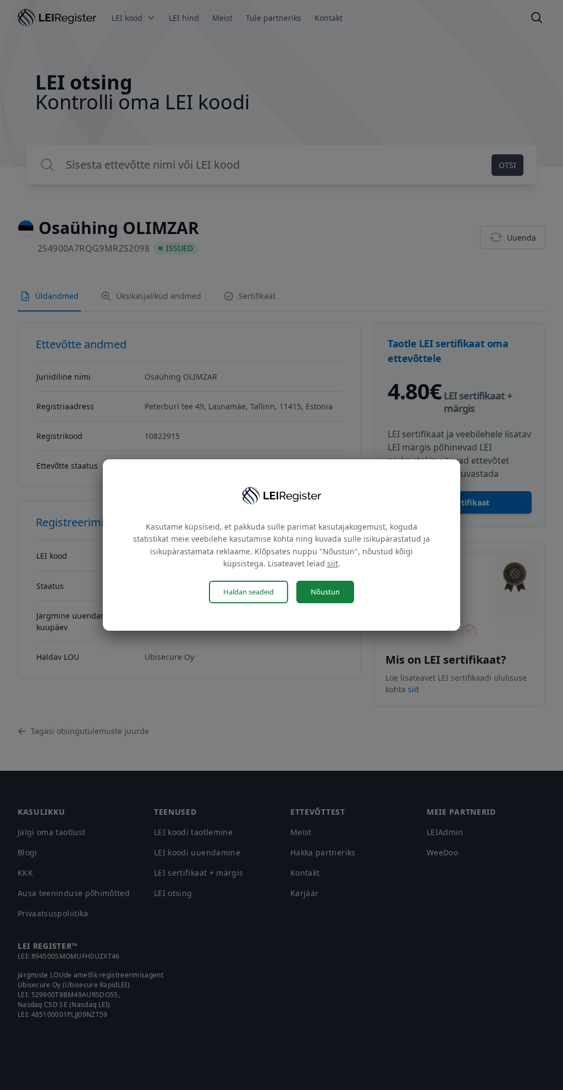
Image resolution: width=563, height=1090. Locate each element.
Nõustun (325, 592)
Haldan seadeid (248, 592)
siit (332, 563)
